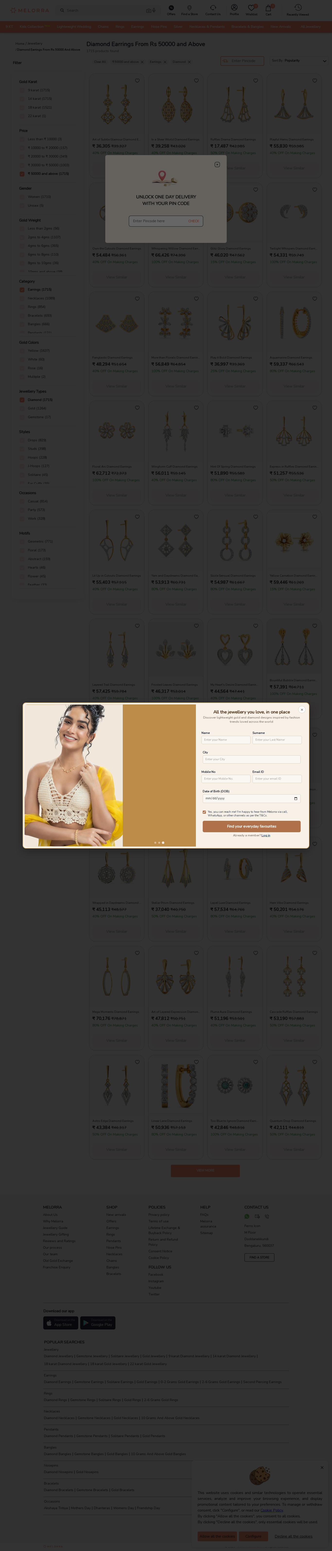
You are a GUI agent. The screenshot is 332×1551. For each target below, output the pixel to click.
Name (205, 733)
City (205, 752)
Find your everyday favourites (251, 826)
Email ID (258, 772)
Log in (266, 835)
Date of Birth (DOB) (216, 791)
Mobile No (208, 772)
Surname (259, 733)
